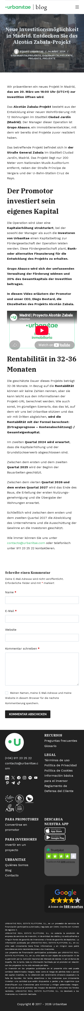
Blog (8, 870)
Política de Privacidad (60, 765)
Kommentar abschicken (27, 714)
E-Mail (11, 611)
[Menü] (77, 7)
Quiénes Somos (16, 865)
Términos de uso (57, 760)
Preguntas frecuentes (60, 741)
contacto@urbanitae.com (26, 543)
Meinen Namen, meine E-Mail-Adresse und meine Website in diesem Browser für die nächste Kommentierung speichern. (38, 698)
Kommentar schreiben (22, 648)
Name (10, 592)
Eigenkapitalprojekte (26, 55)
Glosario (50, 746)
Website (10, 629)
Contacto (12, 875)
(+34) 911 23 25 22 (18, 758)
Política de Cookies (58, 770)
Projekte (34, 58)
